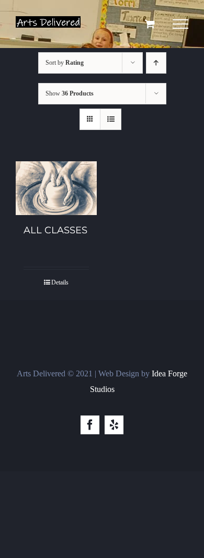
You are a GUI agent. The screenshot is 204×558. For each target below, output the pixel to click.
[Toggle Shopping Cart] (150, 23)
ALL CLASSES (55, 230)
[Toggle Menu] (180, 24)
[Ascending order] (156, 63)
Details (60, 282)
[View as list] (110, 119)
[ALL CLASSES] (56, 188)
